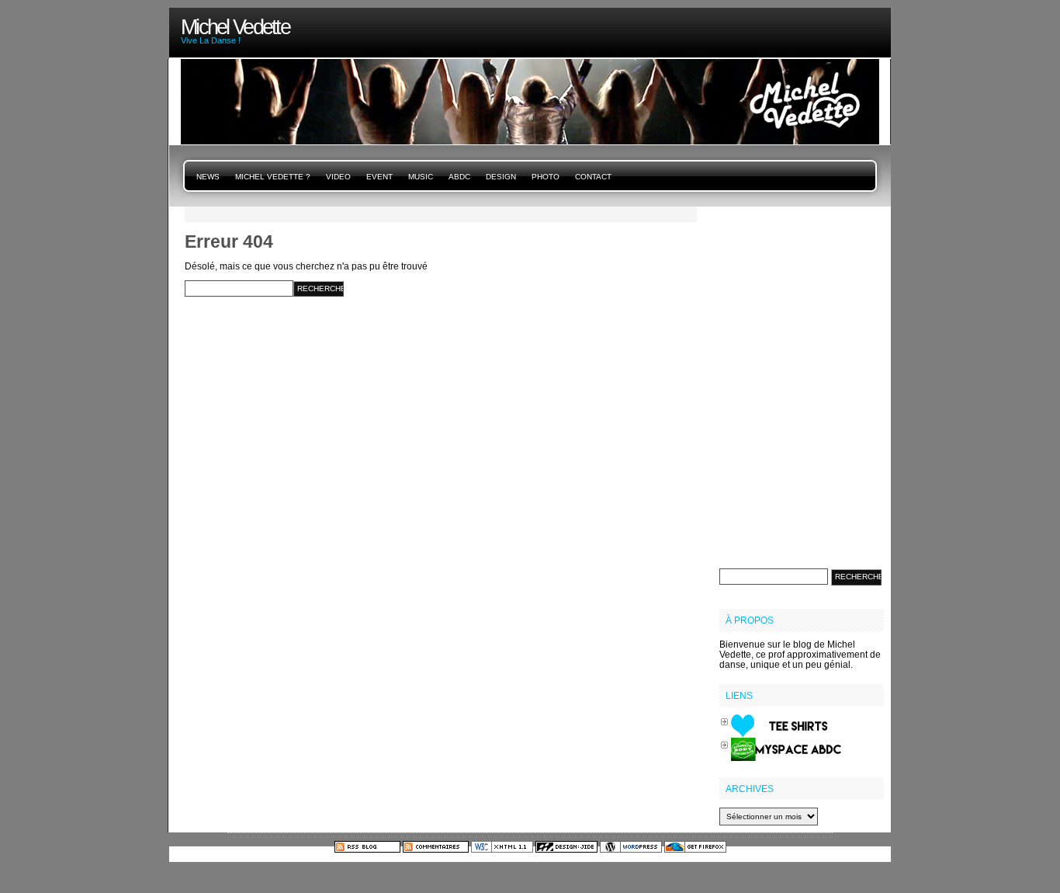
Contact (593, 176)
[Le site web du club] (786, 748)
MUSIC (420, 176)
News (208, 176)
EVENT (379, 176)
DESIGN (501, 176)
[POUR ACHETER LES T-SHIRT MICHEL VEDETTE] (786, 725)
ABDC (459, 176)
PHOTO (545, 176)
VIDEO (338, 176)
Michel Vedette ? (272, 176)
